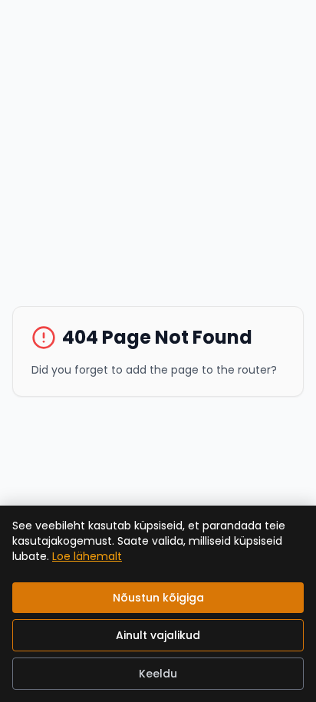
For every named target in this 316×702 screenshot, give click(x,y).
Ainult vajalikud (158, 635)
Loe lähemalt (87, 556)
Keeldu (158, 673)
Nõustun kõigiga (158, 597)
